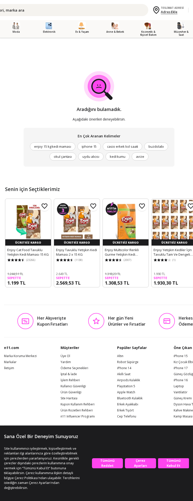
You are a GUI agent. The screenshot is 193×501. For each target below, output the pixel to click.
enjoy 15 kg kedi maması (52, 146)
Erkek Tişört (125, 410)
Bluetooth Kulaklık (129, 398)
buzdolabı (156, 146)
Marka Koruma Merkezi (20, 356)
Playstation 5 (126, 386)
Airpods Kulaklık (128, 380)
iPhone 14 (124, 368)
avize (140, 156)
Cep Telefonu (126, 416)
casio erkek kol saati (122, 146)
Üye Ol (65, 356)
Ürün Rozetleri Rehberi (77, 410)
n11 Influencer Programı (78, 416)
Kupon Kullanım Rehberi (77, 404)
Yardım (66, 362)
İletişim (9, 368)
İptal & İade (69, 374)
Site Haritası (69, 398)
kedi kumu (118, 156)
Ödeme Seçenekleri (74, 368)
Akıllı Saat (123, 374)
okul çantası (63, 156)
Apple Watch (126, 392)
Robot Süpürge (127, 362)
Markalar (10, 362)
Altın (120, 356)
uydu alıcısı (90, 156)
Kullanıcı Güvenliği (73, 386)
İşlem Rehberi (70, 380)
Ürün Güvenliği (71, 392)
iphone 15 (89, 146)
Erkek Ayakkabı (127, 404)
